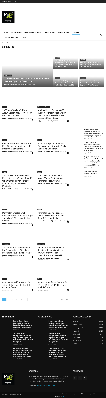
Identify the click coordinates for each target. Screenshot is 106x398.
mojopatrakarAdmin (43, 121)
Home (4, 43)
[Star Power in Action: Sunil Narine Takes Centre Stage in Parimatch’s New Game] (53, 165)
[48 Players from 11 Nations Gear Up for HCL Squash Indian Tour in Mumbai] (91, 60)
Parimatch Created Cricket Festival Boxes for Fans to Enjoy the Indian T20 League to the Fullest (17, 217)
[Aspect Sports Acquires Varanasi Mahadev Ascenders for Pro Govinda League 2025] (65, 78)
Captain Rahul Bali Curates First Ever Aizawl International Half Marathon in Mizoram (17, 146)
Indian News (6, 244)
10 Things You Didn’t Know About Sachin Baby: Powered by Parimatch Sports (17, 113)
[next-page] (26, 299)
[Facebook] (75, 378)
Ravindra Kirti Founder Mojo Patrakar (13, 118)
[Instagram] (80, 378)
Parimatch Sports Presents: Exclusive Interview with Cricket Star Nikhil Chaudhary (52, 146)
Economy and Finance (43, 106)
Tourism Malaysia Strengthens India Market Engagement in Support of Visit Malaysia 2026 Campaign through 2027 (94, 146)
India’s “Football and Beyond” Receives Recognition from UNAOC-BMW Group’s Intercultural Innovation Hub (51, 251)
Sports (57, 57)
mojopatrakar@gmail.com (46, 386)
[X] (85, 378)
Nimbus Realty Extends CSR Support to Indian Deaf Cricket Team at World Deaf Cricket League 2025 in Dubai (51, 114)
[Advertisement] (65, 17)
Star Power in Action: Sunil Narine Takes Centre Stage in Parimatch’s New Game (51, 178)
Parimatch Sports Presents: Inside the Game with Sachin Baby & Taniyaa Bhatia (50, 215)
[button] (101, 34)
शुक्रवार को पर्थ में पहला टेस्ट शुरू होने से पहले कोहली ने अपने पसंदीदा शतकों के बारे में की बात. (52, 285)
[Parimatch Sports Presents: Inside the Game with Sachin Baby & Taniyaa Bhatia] (53, 202)
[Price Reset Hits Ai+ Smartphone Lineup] (77, 173)
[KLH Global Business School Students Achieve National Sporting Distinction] (27, 69)
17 (21, 299)
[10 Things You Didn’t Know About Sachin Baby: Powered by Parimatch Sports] (17, 100)
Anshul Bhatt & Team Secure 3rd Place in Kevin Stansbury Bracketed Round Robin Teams (17, 250)
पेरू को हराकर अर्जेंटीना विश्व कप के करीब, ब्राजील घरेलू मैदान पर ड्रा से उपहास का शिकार (16, 285)
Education (8, 75)
